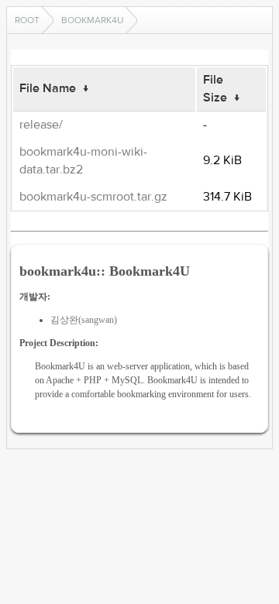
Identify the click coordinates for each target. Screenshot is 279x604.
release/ (41, 124)
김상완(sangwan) (83, 319)
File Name (47, 88)
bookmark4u (92, 20)
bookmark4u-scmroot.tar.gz (93, 196)
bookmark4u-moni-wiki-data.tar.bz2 (83, 160)
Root (27, 20)
